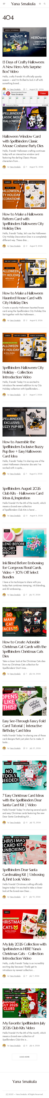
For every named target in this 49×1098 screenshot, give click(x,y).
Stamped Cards (11, 689)
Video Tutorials (12, 30)
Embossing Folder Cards (15, 995)
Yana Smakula (23, 3)
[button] (4, 3)
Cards (7, 182)
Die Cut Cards (20, 182)
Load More (24, 1057)
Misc (7, 531)
